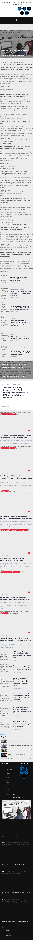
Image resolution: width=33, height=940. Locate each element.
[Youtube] (24, 777)
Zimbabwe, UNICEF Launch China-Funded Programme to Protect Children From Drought (16, 477)
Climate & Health (14, 289)
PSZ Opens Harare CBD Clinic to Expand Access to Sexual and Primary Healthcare (20, 352)
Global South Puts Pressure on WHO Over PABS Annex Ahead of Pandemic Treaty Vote (18, 754)
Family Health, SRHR (22, 347)
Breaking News (15, 64)
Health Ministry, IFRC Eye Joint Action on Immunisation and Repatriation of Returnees (15, 639)
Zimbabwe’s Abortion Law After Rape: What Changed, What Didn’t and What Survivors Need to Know (15, 255)
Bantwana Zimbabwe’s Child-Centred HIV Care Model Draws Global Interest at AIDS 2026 (22, 696)
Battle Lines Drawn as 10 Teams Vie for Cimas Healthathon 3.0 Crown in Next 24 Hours (16, 69)
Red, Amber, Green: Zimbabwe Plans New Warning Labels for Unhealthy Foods (14, 173)
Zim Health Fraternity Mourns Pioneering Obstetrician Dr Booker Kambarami (14, 228)
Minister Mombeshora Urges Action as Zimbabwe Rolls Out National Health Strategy (16, 518)
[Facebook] (26, 768)
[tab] (16, 741)
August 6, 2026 (4, 555)
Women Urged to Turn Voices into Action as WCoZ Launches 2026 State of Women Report (22, 723)
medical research (10, 118)
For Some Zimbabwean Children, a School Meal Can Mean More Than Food (15, 148)
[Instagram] (22, 13)
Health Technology (5, 64)
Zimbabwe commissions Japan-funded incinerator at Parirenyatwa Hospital (14, 96)
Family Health (13, 347)
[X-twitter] (22, 768)
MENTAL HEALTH (11, 413)
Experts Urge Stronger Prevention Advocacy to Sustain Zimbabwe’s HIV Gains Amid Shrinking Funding (21, 681)
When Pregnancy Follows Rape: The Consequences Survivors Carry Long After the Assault (15, 201)
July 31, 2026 (17, 715)
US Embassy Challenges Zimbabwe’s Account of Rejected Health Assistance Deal (22, 654)
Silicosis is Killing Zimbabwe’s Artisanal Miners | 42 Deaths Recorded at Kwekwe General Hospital (18, 745)
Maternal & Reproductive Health (17, 224)
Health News (3, 91)
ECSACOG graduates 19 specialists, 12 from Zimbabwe (19, 337)
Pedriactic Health (21, 118)
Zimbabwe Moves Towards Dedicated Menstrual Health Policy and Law (13, 559)
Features (8, 143)
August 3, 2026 (4, 635)
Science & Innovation (26, 64)
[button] (16, 20)
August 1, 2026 (17, 702)
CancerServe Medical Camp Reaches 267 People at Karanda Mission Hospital (20, 278)
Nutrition (2, 143)
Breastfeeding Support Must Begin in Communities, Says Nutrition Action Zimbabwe (22, 667)
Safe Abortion (7, 249)
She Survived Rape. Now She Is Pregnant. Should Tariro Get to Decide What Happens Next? (19, 307)
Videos (3, 734)
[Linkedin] (29, 9)
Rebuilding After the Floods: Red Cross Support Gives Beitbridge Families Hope (20, 293)
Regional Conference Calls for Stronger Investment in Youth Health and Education (15, 598)
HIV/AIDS (2, 118)
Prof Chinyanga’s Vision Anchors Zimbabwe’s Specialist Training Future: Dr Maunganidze (22, 710)
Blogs (1, 195)
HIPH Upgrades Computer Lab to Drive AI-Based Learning (15, 51)
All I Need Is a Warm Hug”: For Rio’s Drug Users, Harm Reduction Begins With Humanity (16, 437)
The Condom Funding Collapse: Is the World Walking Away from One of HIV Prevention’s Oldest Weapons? (15, 392)
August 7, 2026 (4, 513)
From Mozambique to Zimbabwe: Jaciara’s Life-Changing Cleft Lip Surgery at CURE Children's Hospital (18, 741)
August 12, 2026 (5, 432)
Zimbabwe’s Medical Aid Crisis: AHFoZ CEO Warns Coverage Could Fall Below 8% (18, 750)
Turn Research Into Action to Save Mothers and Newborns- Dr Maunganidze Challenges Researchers (20, 323)
